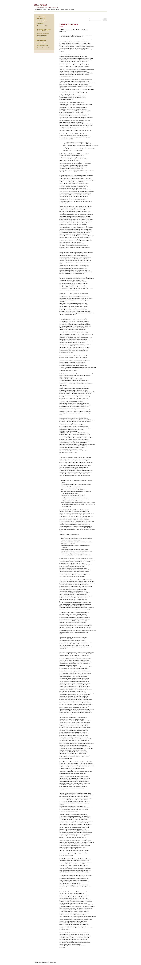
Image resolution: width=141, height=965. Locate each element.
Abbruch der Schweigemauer (43, 33)
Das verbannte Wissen (41, 38)
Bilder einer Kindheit (41, 40)
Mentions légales (53, 962)
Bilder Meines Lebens (41, 18)
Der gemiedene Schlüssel (42, 35)
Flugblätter (39, 9)
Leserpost (62, 9)
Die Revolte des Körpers (42, 21)
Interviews (53, 9)
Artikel (48, 9)
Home (35, 9)
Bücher (44, 9)
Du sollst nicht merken (41, 43)
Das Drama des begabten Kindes (44, 48)
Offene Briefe (67, 9)
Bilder (57, 9)
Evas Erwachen (40, 23)
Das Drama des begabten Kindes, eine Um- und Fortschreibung (44, 30)
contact (72, 9)
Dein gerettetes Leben (41, 16)
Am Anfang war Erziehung (42, 45)
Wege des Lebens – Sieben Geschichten (42, 26)
